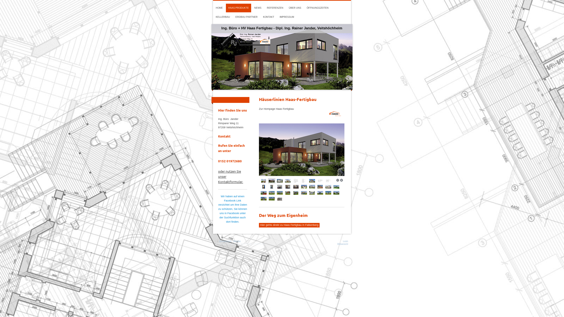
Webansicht (342, 244)
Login (345, 241)
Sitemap (237, 241)
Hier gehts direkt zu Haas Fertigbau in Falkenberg (289, 225)
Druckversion (225, 241)
